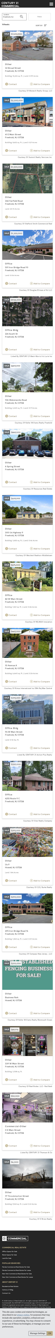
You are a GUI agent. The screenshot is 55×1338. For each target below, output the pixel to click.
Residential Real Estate (10, 1286)
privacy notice (23, 1315)
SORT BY (39, 25)
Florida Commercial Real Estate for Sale (16, 1267)
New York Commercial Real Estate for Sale (17, 1274)
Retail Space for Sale (9, 1255)
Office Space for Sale (9, 1251)
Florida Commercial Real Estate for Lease (16, 1270)
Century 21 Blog (7, 1290)
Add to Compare (41, 84)
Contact (12, 84)
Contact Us (6, 1293)
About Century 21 (10, 1282)
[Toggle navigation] (51, 2)
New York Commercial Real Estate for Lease (17, 1277)
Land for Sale (6, 1258)
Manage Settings (37, 1333)
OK (49, 1333)
